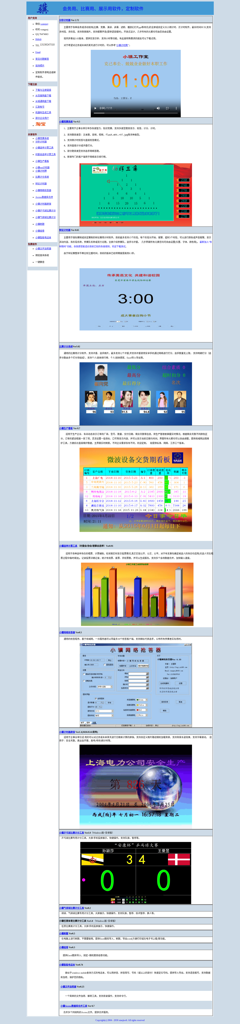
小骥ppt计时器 (42, 167)
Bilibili (38, 39)
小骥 (61, 546)
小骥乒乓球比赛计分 (45, 210)
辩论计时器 (41, 183)
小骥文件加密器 (43, 248)
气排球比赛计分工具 (74, 908)
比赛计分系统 (42, 177)
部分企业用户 (42, 118)
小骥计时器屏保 (43, 204)
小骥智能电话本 (43, 237)
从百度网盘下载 (43, 95)
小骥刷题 (39, 224)
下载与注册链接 (43, 90)
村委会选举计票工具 (45, 154)
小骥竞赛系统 (42, 138)
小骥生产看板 (42, 161)
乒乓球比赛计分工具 (74, 833)
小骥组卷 (39, 231)
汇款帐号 (39, 107)
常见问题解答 (42, 59)
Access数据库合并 (44, 197)
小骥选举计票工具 (44, 147)
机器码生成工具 (43, 112)
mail (38, 52)
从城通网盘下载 (43, 101)
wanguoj (44, 24)
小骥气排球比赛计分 (45, 217)
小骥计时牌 (41, 171)
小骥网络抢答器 (43, 190)
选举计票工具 (70, 546)
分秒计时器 (41, 141)
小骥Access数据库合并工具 (74, 1006)
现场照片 (39, 65)
